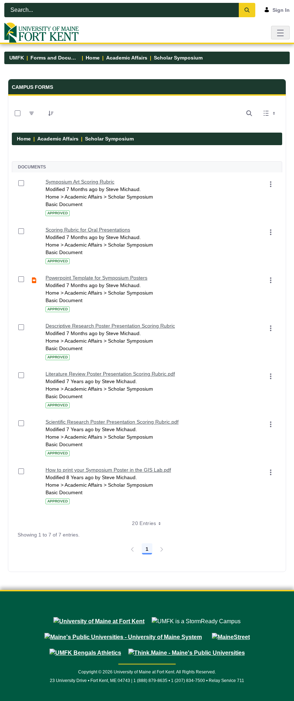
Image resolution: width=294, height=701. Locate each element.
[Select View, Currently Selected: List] (270, 113)
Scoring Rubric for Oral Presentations (88, 230)
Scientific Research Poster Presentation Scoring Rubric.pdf (112, 422)
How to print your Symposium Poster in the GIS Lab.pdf (108, 470)
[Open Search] (249, 113)
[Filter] (31, 113)
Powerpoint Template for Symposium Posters (96, 278)
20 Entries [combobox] (144, 523)
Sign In (281, 10)
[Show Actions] (270, 184)
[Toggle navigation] (280, 32)
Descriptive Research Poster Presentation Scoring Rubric (110, 326)
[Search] (247, 10)
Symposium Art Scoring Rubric (80, 182)
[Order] (51, 113)
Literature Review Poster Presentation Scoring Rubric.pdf (110, 374)
